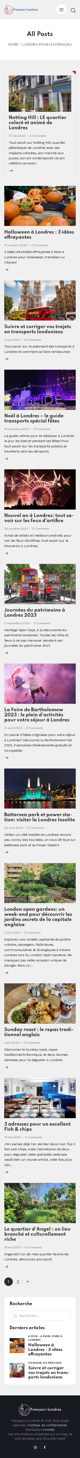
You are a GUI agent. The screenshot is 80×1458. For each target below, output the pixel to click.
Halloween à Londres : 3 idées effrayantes (45, 1349)
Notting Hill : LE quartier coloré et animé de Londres (37, 122)
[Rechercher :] (40, 1316)
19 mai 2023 (12, 1137)
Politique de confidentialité (47, 1425)
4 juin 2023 (11, 1042)
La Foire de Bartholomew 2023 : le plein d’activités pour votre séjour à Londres (36, 715)
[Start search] (73, 10)
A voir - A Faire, (40, 1336)
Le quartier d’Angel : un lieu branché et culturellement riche (37, 1234)
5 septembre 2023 (16, 623)
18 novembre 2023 (16, 429)
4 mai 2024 (12, 340)
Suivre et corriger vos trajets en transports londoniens (49, 1372)
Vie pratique (52, 1363)
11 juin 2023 (12, 932)
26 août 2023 (13, 828)
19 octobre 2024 (15, 245)
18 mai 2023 (12, 1247)
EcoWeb (49, 1430)
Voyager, (35, 1363)
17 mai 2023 (17, 136)
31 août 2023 (13, 728)
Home (13, 44)
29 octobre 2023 (16, 528)
